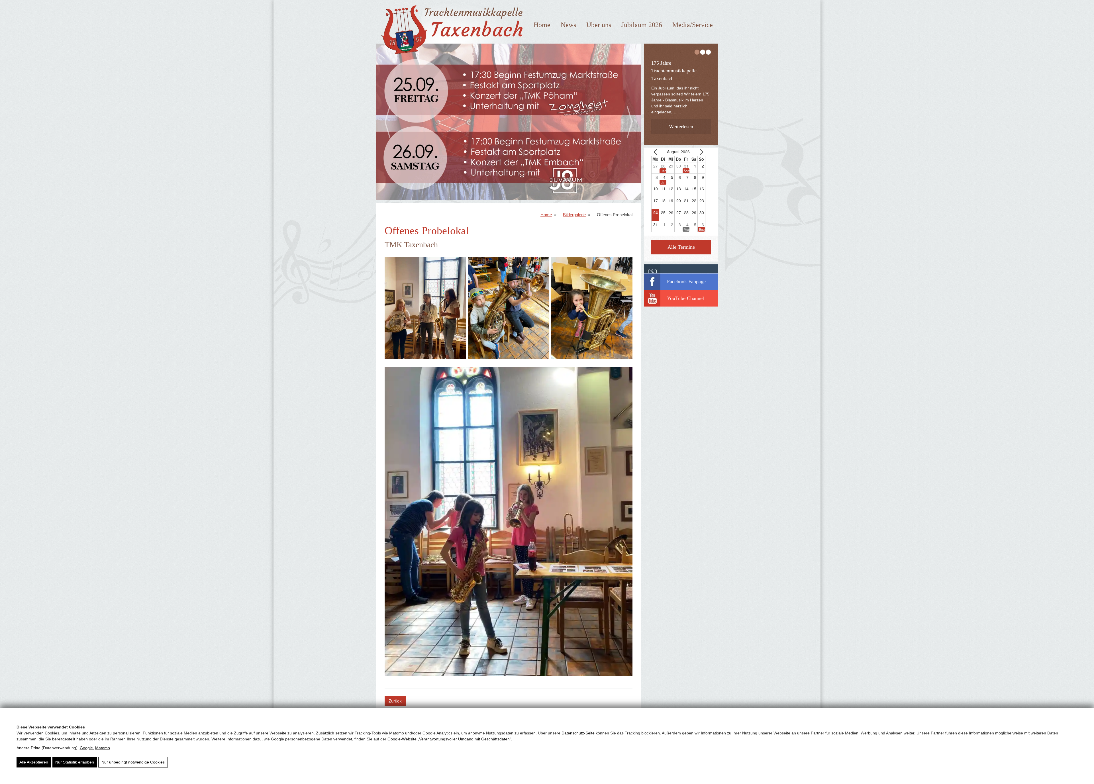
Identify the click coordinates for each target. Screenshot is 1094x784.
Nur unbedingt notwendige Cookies (133, 762)
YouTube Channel (685, 298)
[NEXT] (700, 152)
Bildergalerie (574, 214)
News (568, 24)
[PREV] (656, 152)
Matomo (102, 748)
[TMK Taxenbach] (450, 56)
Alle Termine (681, 247)
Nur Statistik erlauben (74, 762)
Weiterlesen (681, 117)
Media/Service (692, 24)
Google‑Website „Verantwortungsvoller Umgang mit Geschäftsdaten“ (449, 739)
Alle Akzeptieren (33, 762)
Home (542, 24)
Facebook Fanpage (686, 281)
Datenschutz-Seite (578, 733)
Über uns (598, 24)
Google (86, 748)
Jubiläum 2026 (641, 24)
